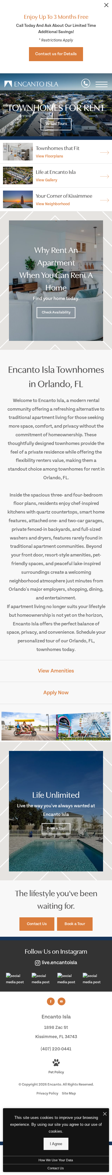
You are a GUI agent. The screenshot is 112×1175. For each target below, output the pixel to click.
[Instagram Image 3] (68, 979)
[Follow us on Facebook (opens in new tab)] (51, 1001)
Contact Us (55, 1168)
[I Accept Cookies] (105, 1114)
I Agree (56, 1144)
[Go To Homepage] (31, 84)
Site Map (69, 1093)
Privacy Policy (47, 1093)
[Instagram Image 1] (17, 979)
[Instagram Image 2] (43, 979)
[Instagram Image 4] (94, 979)
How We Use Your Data (56, 1160)
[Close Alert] (106, 6)
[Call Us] (85, 84)
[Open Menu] (102, 84)
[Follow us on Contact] (61, 1001)
